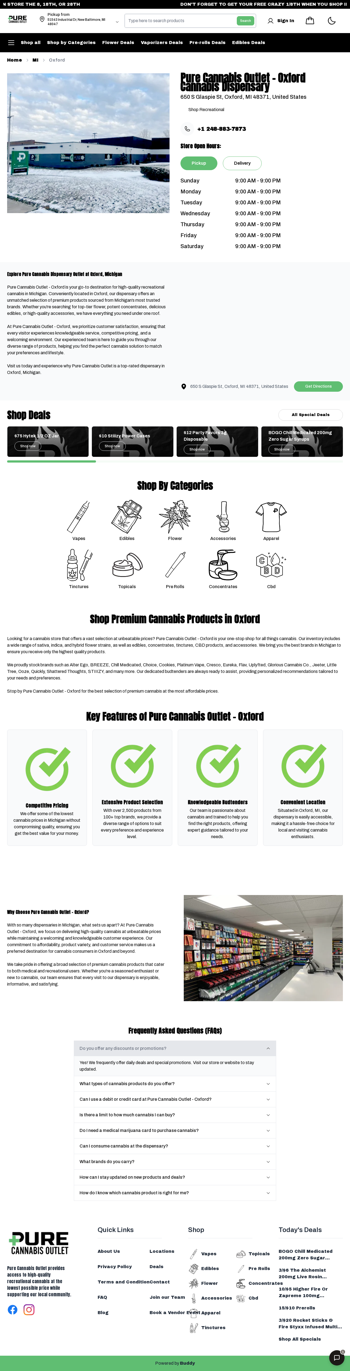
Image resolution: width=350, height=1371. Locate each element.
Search (245, 21)
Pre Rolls (259, 1268)
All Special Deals (310, 415)
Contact (160, 1282)
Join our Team (167, 1297)
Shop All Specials (300, 1339)
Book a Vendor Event (175, 1312)
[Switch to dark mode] (331, 21)
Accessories (216, 1298)
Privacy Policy (115, 1266)
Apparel (210, 1313)
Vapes (209, 1253)
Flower (209, 1283)
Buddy (187, 1363)
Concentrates (266, 1283)
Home (14, 60)
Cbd (253, 1298)
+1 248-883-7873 (221, 129)
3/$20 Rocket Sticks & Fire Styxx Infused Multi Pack (308, 1324)
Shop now (28, 446)
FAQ (102, 1297)
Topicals (259, 1253)
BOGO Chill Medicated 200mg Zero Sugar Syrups (305, 1255)
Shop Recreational (206, 109)
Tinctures (213, 1327)
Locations (162, 1251)
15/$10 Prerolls (297, 1308)
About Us (109, 1251)
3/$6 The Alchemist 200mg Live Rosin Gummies (302, 1274)
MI (36, 60)
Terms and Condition (124, 1282)
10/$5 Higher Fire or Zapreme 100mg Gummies (303, 1293)
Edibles (210, 1268)
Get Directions (318, 386)
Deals (157, 1266)
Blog (103, 1312)
